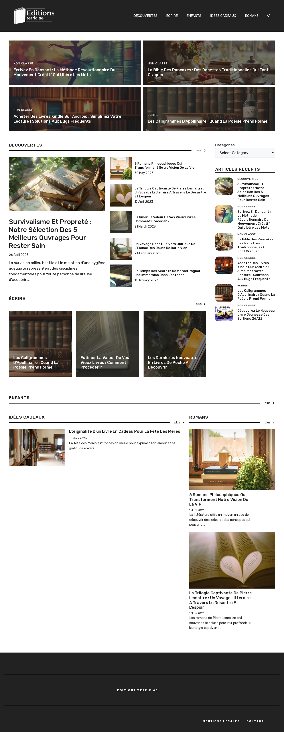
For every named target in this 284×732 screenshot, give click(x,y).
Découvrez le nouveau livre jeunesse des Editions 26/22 (256, 315)
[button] (269, 15)
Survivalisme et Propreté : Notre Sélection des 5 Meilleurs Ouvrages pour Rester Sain (50, 234)
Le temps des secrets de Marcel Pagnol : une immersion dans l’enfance (167, 273)
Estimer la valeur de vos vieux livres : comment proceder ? (165, 219)
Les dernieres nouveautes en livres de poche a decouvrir (174, 362)
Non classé (23, 63)
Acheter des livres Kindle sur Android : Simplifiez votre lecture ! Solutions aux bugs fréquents (67, 119)
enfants (194, 16)
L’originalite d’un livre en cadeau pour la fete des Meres (124, 431)
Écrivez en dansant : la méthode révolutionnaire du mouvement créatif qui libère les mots (64, 72)
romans (251, 16)
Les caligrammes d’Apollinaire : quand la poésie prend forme (208, 121)
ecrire (172, 16)
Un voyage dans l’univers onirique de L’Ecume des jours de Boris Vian (164, 246)
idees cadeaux (223, 16)
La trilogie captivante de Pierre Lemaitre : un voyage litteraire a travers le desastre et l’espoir (170, 192)
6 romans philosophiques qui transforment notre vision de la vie (164, 166)
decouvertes (145, 16)
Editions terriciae (137, 690)
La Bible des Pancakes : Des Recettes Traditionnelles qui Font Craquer (208, 72)
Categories (225, 145)
